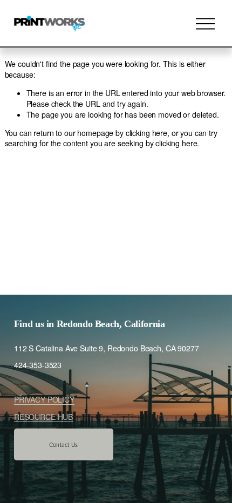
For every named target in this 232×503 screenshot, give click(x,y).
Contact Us (63, 444)
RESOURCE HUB (43, 417)
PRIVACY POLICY (44, 400)
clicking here (146, 132)
